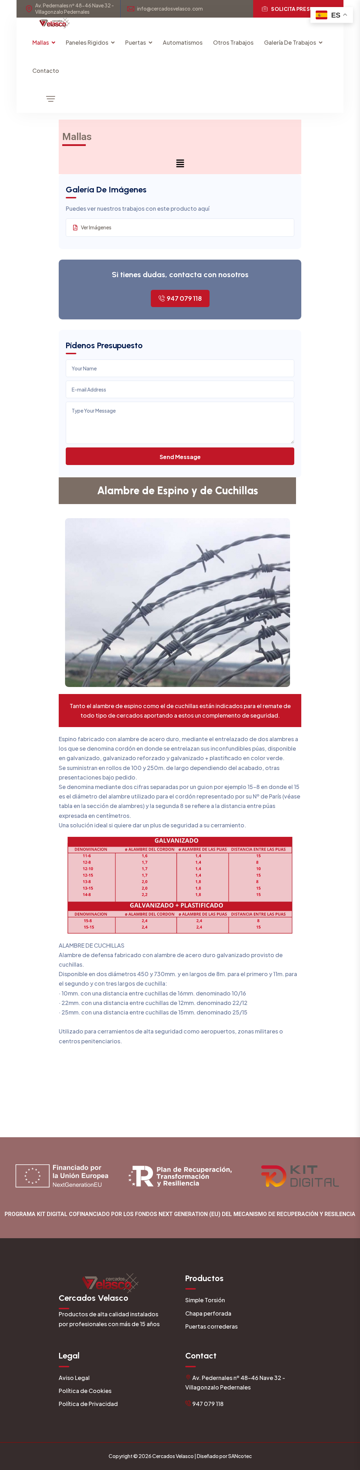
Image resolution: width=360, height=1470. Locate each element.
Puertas (135, 42)
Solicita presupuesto (303, 9)
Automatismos (182, 42)
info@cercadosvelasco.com (170, 9)
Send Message (180, 456)
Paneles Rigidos (87, 42)
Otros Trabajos (233, 42)
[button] (180, 163)
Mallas (40, 42)
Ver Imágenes (96, 227)
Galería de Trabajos (290, 42)
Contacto (45, 70)
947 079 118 (184, 298)
